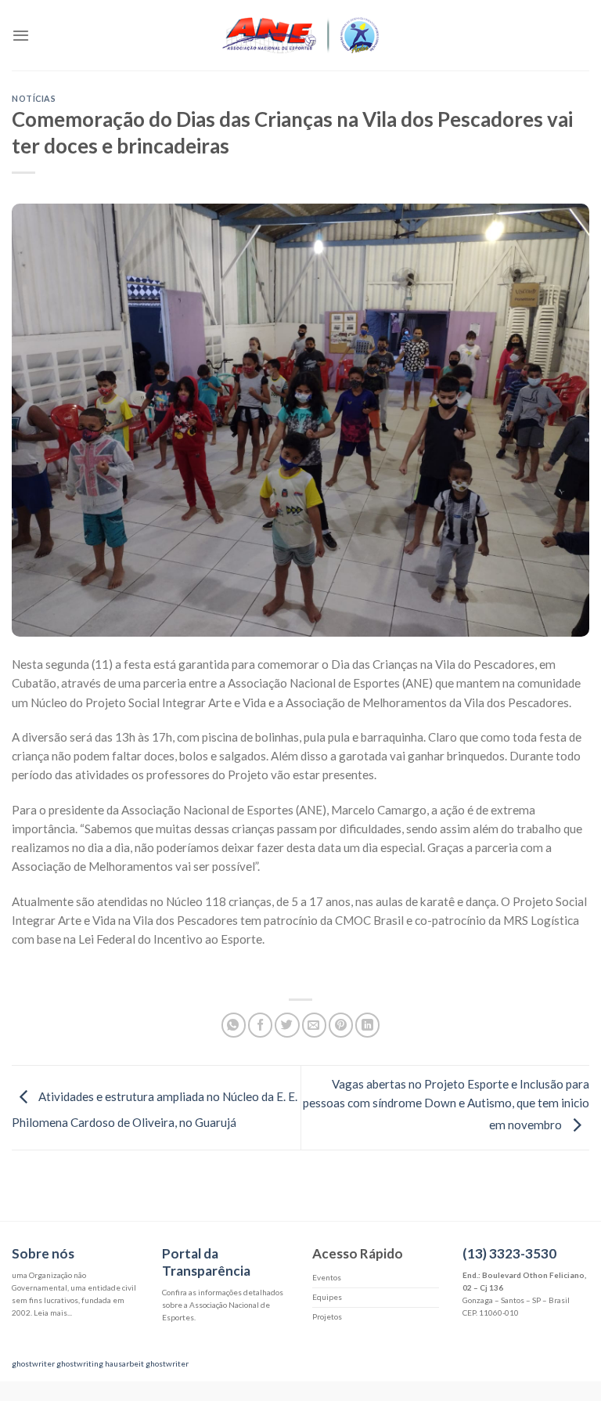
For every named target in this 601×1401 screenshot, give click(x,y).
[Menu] (21, 35)
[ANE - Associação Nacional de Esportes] (300, 36)
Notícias (34, 98)
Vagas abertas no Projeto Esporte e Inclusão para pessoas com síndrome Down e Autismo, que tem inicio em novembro (446, 1104)
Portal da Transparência (206, 1262)
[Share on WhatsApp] (233, 1025)
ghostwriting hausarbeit (100, 1363)
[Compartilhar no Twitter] (287, 1025)
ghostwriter (33, 1363)
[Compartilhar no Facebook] (260, 1025)
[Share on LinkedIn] (367, 1025)
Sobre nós (43, 1253)
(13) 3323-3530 (509, 1253)
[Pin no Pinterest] (341, 1025)
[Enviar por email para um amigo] (314, 1025)
